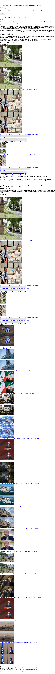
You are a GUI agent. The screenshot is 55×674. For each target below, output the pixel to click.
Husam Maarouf (5, 348)
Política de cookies (33, 669)
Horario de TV (3, 669)
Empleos (13, 669)
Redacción (4, 19)
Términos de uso (18, 669)
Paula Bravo (4, 574)
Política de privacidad (25, 669)
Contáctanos (8, 669)
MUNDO (2, 7)
